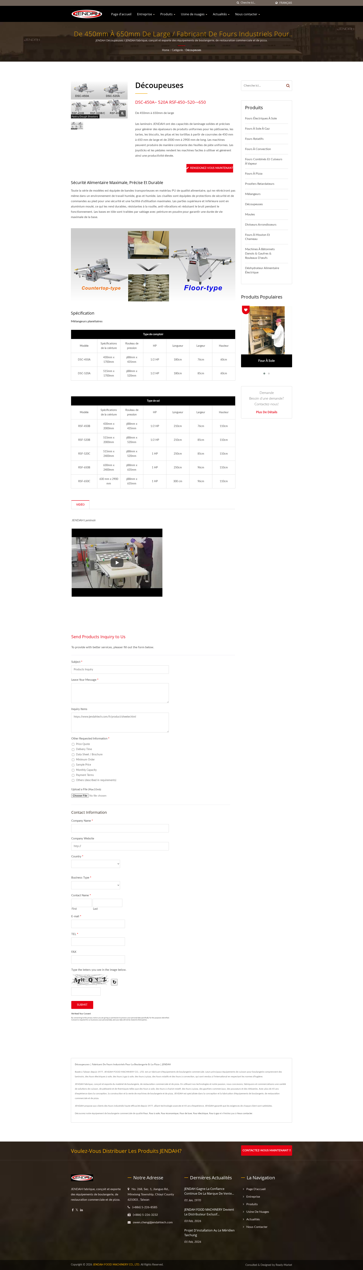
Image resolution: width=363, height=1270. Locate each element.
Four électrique (200, 1113)
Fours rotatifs (254, 138)
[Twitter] (76, 1210)
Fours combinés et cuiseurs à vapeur (263, 161)
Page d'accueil (121, 14)
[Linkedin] (81, 1210)
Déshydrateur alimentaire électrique (262, 270)
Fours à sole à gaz (257, 128)
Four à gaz (214, 1113)
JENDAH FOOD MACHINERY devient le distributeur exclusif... (209, 1211)
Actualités (220, 14)
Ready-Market (284, 1265)
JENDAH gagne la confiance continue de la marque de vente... (209, 1191)
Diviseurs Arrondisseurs (260, 224)
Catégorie (177, 50)
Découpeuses (193, 50)
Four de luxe (186, 1113)
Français (285, 3)
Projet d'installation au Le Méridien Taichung (209, 1232)
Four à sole (154, 1113)
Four (145, 1113)
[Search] (288, 86)
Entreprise (145, 14)
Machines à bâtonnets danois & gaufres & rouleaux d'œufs (260, 253)
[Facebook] (73, 1210)
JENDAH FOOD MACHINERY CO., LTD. (116, 1264)
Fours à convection (258, 149)
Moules (250, 214)
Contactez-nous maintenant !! (267, 1150)
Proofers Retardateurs (259, 183)
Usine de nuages (193, 14)
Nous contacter (246, 14)
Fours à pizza (253, 173)
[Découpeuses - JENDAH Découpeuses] (122, 113)
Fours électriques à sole (261, 118)
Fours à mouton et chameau (257, 237)
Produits (166, 14)
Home (165, 50)
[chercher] (238, 3)
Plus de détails (266, 412)
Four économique (169, 1113)
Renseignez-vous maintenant (211, 168)
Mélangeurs (253, 194)
